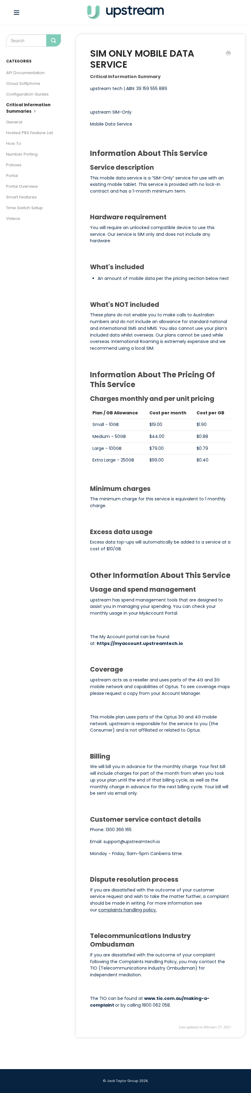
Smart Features (21, 197)
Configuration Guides (27, 94)
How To (13, 143)
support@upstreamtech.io (131, 842)
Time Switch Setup (24, 208)
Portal (12, 176)
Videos (13, 218)
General (14, 122)
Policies (13, 165)
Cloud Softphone (23, 83)
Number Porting (22, 154)
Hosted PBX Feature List (29, 133)
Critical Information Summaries (28, 108)
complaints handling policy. (127, 910)
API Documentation (25, 73)
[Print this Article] (228, 54)
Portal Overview (22, 186)
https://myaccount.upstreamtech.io (140, 643)
